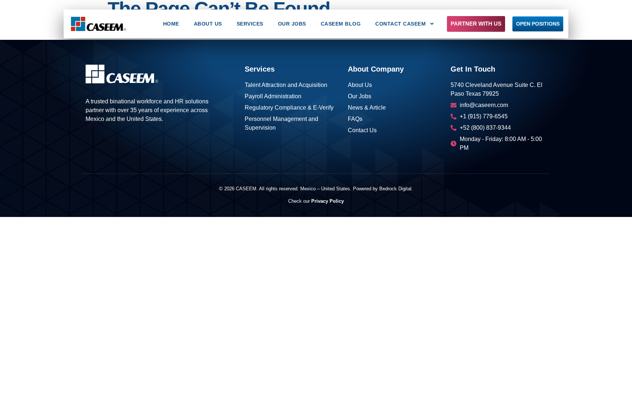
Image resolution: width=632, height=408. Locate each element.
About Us (208, 24)
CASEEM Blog (341, 24)
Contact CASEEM (400, 24)
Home (171, 24)
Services (250, 24)
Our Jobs (292, 24)
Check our (316, 201)
